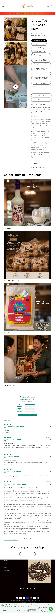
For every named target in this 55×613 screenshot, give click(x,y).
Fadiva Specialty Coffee (11, 333)
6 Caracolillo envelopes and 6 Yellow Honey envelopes (41, 78)
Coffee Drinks (8, 229)
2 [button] (26, 539)
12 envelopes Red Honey (39, 44)
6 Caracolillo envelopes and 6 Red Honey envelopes (41, 82)
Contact (6, 567)
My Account (6, 570)
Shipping (33, 35)
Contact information (32, 602)
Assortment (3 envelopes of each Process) (41, 55)
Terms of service (45, 600)
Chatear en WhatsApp (27, 554)
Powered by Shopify (23, 600)
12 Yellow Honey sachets (39, 40)
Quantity (33, 86)
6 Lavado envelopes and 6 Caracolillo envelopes (41, 73)
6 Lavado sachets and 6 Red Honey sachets (41, 69)
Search (5, 563)
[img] (7, 424)
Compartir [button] (35, 163)
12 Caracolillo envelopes (39, 51)
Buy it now (41, 99)
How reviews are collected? (11, 540)
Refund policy (31, 600)
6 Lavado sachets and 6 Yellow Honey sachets (41, 64)
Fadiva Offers (8, 385)
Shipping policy (23, 602)
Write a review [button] (27, 415)
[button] (3, 6)
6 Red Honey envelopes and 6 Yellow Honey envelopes (41, 60)
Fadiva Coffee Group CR (14, 600)
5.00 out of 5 (31, 399)
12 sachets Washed (37, 47)
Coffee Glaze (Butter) (10, 281)
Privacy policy (37, 600)
